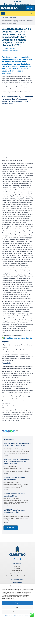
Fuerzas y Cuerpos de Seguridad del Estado (17, 575)
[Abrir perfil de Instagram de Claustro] (20, 1)
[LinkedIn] (8, 431)
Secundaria (17, 566)
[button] (32, 586)
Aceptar (17, 603)
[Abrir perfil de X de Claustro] (15, 1)
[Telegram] (14, 431)
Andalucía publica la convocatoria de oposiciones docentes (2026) (17, 444)
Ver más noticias (10, 527)
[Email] (17, 431)
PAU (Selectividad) (11, 17)
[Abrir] (3, 13)
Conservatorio (16, 572)
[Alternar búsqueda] (31, 13)
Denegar (17, 607)
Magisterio (17, 568)
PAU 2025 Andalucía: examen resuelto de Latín (14, 479)
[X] (5, 431)
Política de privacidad (19, 615)
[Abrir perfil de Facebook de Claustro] (17, 1)
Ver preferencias (17, 612)
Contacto (29, 8)
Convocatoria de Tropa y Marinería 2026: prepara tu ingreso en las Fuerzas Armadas (17, 461)
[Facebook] (3, 431)
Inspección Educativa (16, 570)
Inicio (3, 17)
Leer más (6, 455)
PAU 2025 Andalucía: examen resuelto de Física (14, 495)
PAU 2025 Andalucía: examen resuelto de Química (14, 511)
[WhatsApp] (11, 431)
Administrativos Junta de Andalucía (17, 574)
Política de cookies (9, 615)
